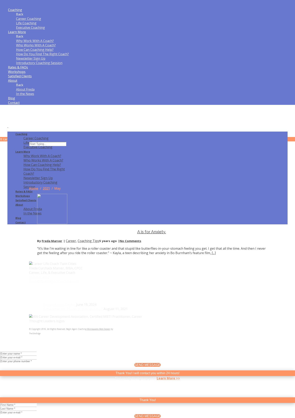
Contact (14, 102)
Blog (11, 98)
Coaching (15, 10)
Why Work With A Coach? (35, 41)
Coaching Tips (88, 241)
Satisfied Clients (20, 76)
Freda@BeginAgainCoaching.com (54, 281)
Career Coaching (28, 18)
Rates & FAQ (18, 67)
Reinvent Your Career (59, 304)
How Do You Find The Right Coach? (42, 54)
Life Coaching (26, 23)
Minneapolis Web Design (98, 329)
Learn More (17, 32)
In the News (25, 94)
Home (33, 188)
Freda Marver (52, 241)
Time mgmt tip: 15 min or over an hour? (73, 309)
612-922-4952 (39, 277)
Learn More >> (168, 378)
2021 (46, 188)
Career (71, 241)
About (12, 80)
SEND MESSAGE (147, 365)
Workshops (16, 71)
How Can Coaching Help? (35, 49)
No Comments (130, 241)
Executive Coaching (30, 27)
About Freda (25, 89)
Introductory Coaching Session (39, 63)
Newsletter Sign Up (30, 58)
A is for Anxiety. (151, 231)
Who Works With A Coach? (36, 45)
